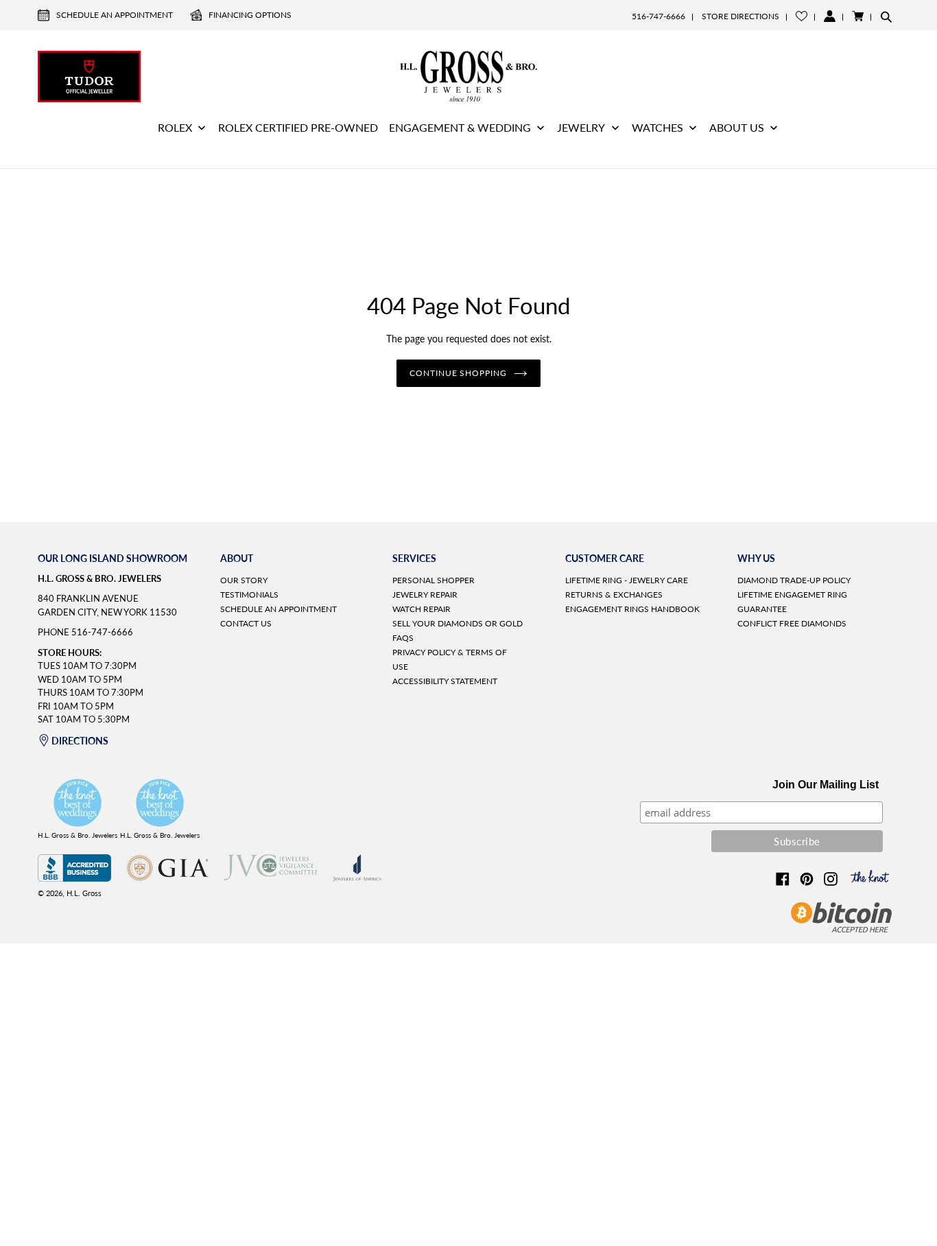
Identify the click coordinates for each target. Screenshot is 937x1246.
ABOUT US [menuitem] (736, 127)
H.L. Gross (84, 893)
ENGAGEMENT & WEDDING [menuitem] (460, 127)
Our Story (244, 580)
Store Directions (740, 16)
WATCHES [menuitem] (657, 127)
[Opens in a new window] (74, 878)
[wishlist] (801, 16)
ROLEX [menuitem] (175, 127)
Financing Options (250, 15)
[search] (886, 16)
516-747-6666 (658, 16)
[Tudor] (89, 75)
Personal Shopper (433, 580)
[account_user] (829, 16)
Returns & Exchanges (614, 594)
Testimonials (249, 594)
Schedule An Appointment (114, 15)
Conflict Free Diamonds (791, 623)
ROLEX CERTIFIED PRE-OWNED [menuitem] (298, 127)
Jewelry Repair (425, 594)
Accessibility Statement (444, 681)
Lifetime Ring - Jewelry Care (626, 580)
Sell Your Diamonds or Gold (457, 623)
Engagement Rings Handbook (632, 609)
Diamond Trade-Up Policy (794, 580)
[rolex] (847, 75)
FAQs (403, 638)
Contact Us (246, 623)
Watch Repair (421, 609)
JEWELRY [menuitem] (581, 127)
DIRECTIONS (79, 741)
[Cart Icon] (857, 16)
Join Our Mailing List (825, 784)
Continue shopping (458, 373)
